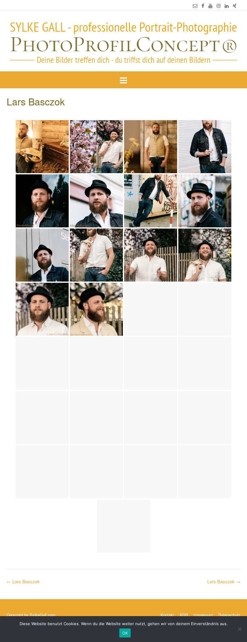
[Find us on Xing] (235, 5)
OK (125, 633)
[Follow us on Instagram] (218, 5)
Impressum (203, 615)
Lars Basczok (223, 581)
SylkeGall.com (42, 615)
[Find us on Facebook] (202, 5)
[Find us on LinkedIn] (227, 5)
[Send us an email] (195, 5)
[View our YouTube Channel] (210, 5)
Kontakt (167, 615)
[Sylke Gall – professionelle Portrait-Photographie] (123, 41)
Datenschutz (229, 615)
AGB (184, 615)
